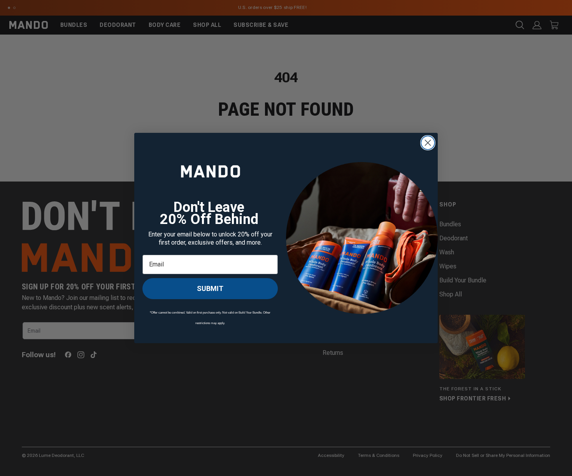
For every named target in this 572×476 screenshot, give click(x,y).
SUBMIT (210, 288)
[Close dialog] (428, 143)
